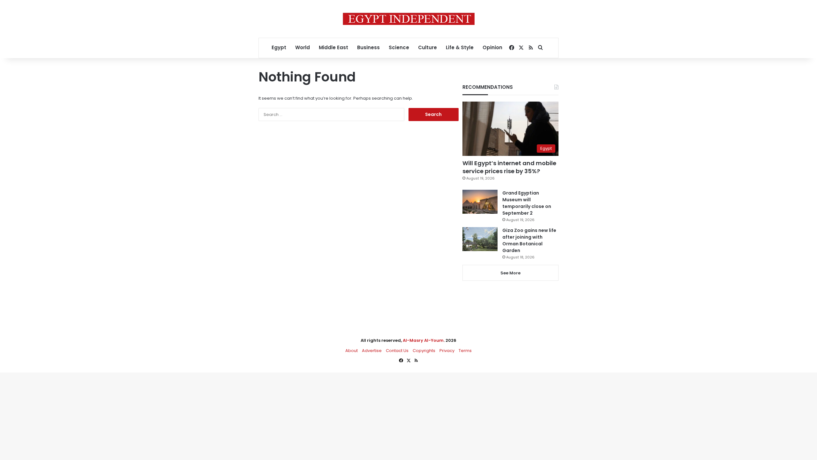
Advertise (372, 351)
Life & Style (460, 47)
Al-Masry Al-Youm (423, 340)
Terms (465, 351)
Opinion (492, 47)
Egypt (279, 47)
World (302, 47)
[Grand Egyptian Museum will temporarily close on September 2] (480, 202)
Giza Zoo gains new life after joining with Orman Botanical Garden (529, 240)
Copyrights (424, 351)
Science (399, 47)
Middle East (333, 47)
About (351, 351)
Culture (427, 47)
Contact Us (397, 351)
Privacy (446, 351)
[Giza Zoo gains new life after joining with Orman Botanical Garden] (480, 239)
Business (368, 47)
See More (510, 273)
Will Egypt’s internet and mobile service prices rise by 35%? (509, 167)
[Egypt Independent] (409, 19)
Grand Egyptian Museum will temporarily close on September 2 (526, 203)
